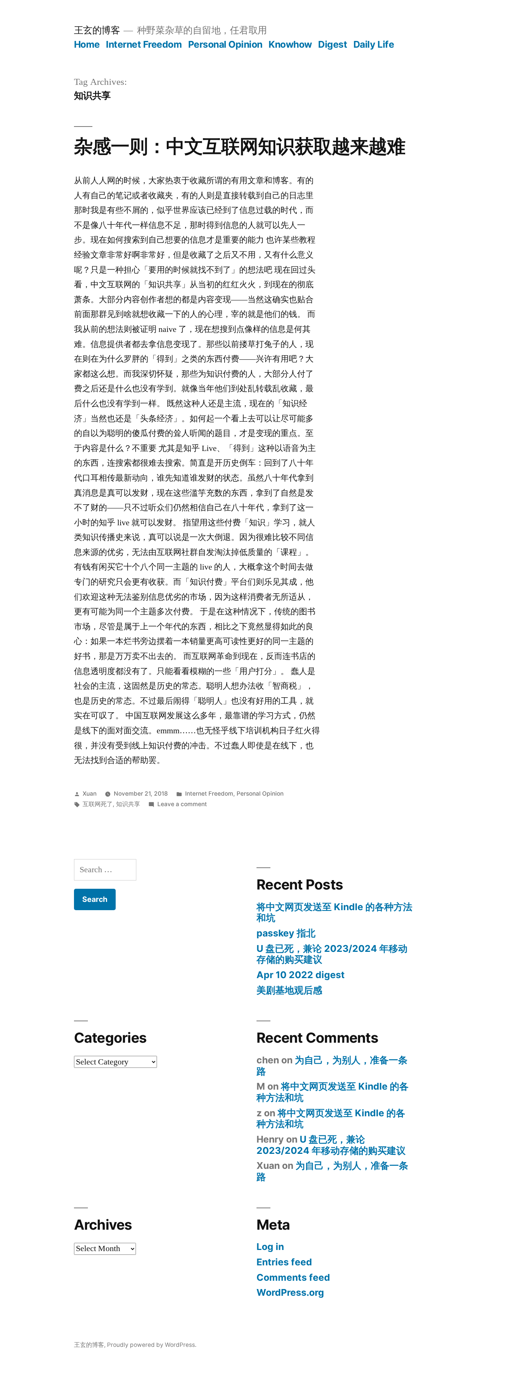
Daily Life (373, 44)
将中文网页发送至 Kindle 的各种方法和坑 (334, 912)
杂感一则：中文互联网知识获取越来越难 (239, 146)
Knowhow (290, 44)
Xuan (90, 793)
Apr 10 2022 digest (300, 974)
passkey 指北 (285, 933)
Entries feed (284, 1262)
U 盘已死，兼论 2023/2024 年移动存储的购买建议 (331, 954)
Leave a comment (182, 804)
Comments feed (293, 1277)
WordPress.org (290, 1292)
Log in (270, 1246)
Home (87, 44)
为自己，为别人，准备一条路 (331, 1065)
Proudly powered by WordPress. (151, 1344)
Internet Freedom (144, 44)
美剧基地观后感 (289, 990)
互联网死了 (98, 804)
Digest (332, 44)
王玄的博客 (97, 30)
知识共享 (128, 804)
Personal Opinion (225, 44)
